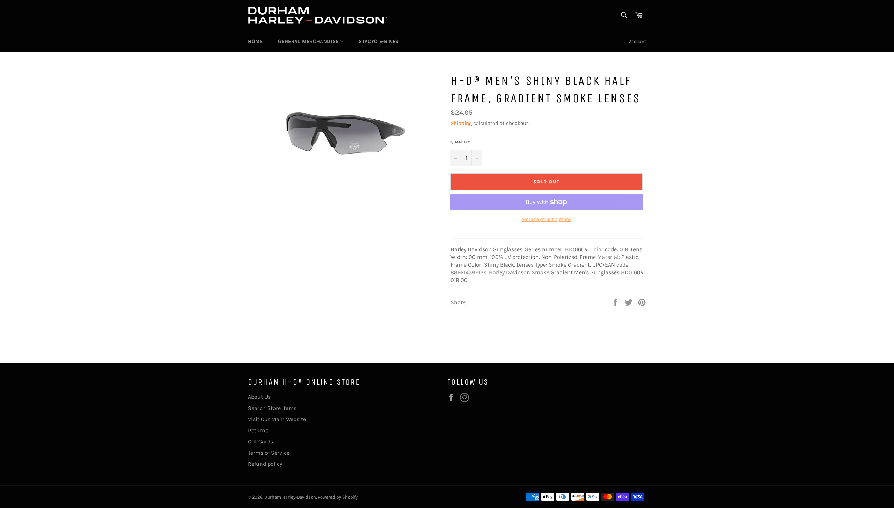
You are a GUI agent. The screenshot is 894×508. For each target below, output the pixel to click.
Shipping (461, 123)
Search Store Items (272, 408)
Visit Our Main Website (277, 419)
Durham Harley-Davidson (290, 497)
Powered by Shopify (338, 497)
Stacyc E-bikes (378, 41)
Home (255, 41)
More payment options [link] (546, 219)
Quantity (460, 142)
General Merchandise (309, 41)
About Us (259, 397)
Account (637, 41)
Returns (258, 430)
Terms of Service (269, 452)
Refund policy (265, 464)
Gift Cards (260, 441)
